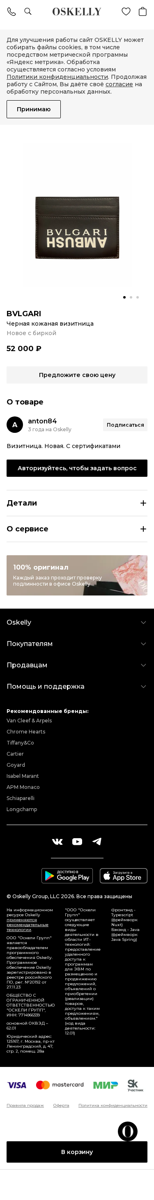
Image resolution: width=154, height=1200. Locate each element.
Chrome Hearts (26, 732)
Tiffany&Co (20, 743)
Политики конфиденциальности (57, 76)
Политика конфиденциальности (112, 1105)
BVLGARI (24, 313)
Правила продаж (25, 1105)
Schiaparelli (20, 798)
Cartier (15, 754)
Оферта (61, 1105)
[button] (124, 297)
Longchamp (22, 809)
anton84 (42, 421)
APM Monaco (23, 787)
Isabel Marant (23, 776)
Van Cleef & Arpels (29, 720)
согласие (119, 84)
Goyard (16, 765)
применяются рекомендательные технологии (27, 924)
